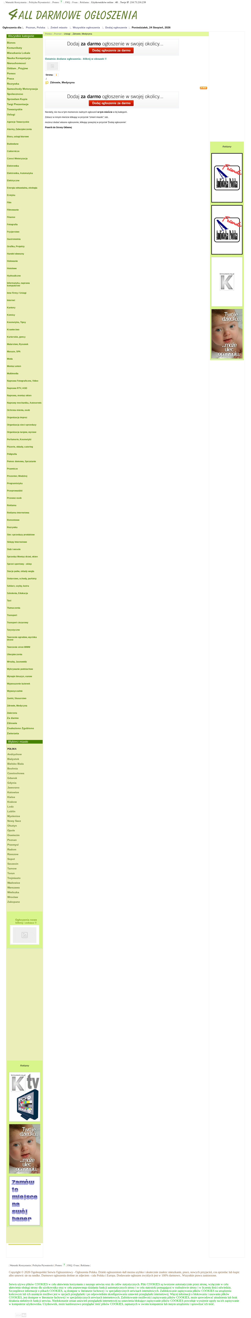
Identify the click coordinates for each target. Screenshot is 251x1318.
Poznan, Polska (35, 27)
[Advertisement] (21, 1006)
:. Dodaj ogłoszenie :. (116, 27)
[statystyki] (20, 1316)
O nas (75, 2)
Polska (12, 749)
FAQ (67, 2)
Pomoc (55, 2)
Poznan (58, 34)
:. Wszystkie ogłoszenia (85, 27)
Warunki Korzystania (16, 2)
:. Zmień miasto (58, 27)
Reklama (84, 2)
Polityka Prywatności (39, 2)
